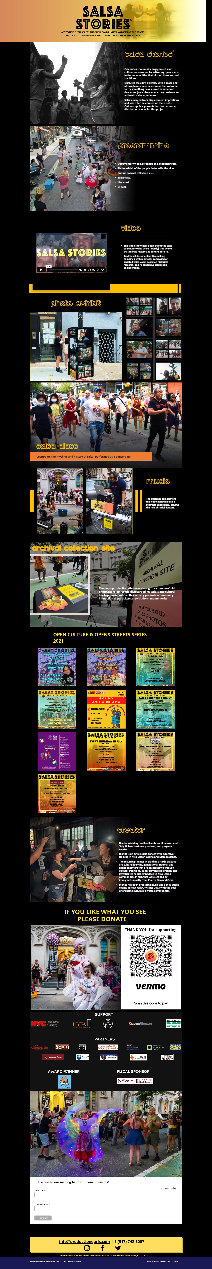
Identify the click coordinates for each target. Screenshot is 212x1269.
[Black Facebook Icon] (102, 1248)
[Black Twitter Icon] (118, 1248)
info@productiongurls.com (84, 1241)
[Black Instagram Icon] (87, 1248)
